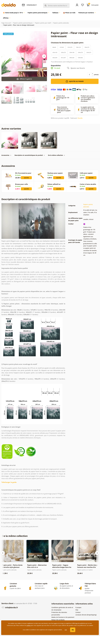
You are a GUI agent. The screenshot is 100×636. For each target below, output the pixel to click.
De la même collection (55, 155)
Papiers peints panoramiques (23, 23)
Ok (73, 630)
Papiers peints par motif (43, 23)
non (66, 630)
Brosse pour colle (21, 184)
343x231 (88, 52)
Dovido (80, 118)
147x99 (62, 47)
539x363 (80, 57)
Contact (77, 612)
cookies (28, 625)
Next (44, 56)
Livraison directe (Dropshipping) (85, 615)
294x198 (71, 52)
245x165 (54, 52)
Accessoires (5, 155)
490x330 (71, 57)
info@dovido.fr (11, 607)
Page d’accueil (6, 23)
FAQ (76, 610)
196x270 (86, 47)
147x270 (69, 47)
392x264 (54, 57)
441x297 (63, 57)
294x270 (80, 52)
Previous (3, 553)
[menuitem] (13, 12)
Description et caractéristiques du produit (29, 155)
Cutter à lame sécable (88, 184)
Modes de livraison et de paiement (62, 617)
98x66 (54, 47)
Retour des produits (58, 620)
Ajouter (26, 177)
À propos (78, 607)
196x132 (78, 47)
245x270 (63, 52)
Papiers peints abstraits (61, 23)
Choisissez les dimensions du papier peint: (67, 43)
